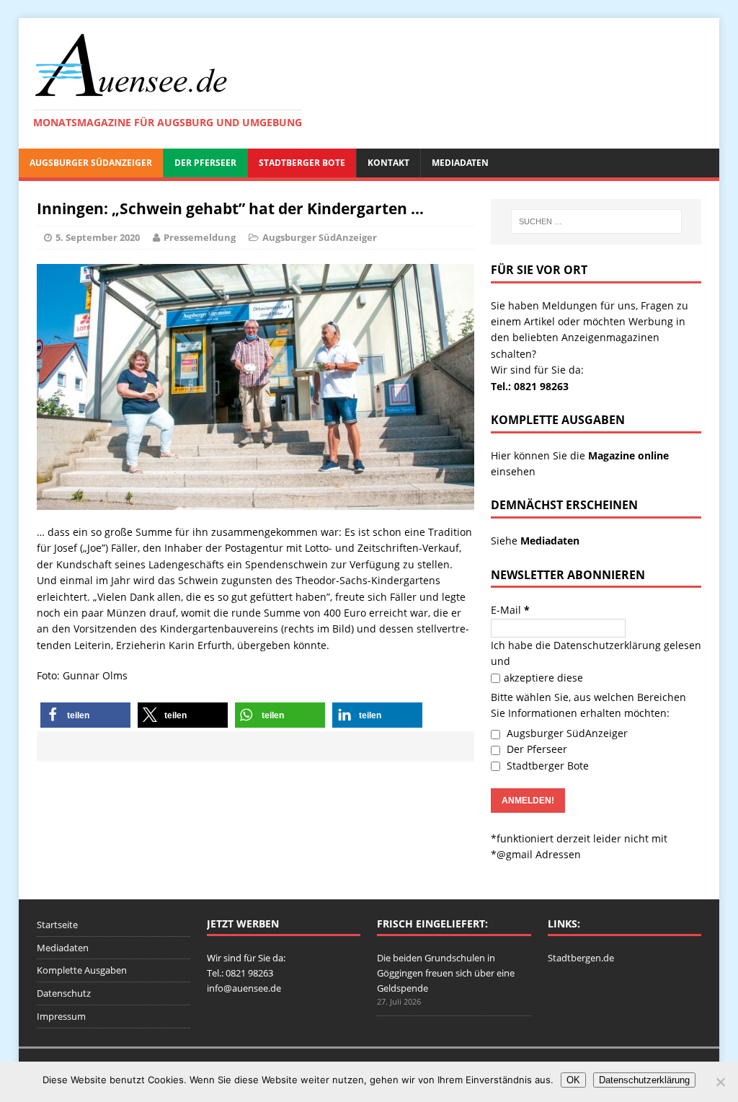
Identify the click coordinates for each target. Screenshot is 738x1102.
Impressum (61, 1016)
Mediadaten (460, 163)
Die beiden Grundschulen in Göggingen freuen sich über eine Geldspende (446, 973)
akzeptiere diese (543, 677)
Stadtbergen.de (581, 957)
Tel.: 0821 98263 (530, 386)
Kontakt (388, 163)
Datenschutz (64, 993)
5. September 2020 (97, 237)
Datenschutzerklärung (607, 645)
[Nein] (720, 1082)
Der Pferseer (205, 163)
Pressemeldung (200, 237)
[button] (85, 715)
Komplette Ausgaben (82, 970)
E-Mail (510, 610)
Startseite (57, 924)
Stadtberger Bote (302, 163)
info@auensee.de (244, 988)
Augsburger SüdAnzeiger (91, 163)
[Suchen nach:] (596, 221)
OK (573, 1080)
